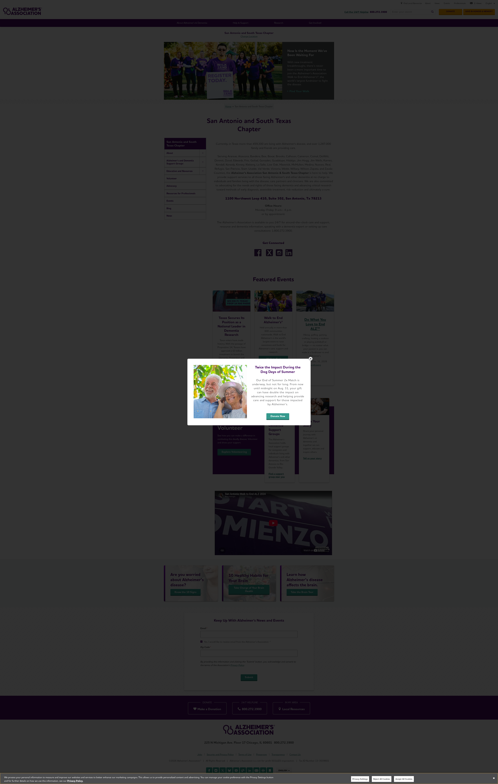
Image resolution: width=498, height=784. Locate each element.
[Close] (494, 778)
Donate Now (278, 416)
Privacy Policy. (75, 780)
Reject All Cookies (381, 779)
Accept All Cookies (404, 779)
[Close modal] (311, 359)
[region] (249, 778)
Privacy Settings (360, 779)
